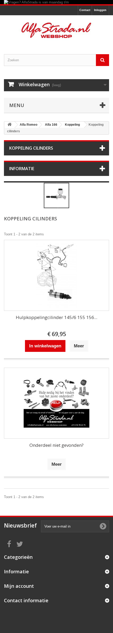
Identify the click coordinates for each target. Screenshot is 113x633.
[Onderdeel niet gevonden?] (56, 403)
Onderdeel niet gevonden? (56, 445)
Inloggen (100, 10)
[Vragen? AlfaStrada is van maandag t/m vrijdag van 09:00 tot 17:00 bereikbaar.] (56, 2)
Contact (84, 10)
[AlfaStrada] (56, 30)
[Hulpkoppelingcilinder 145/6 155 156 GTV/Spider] (56, 275)
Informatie (21, 168)
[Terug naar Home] (9, 124)
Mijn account (19, 586)
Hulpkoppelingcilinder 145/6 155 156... (56, 317)
